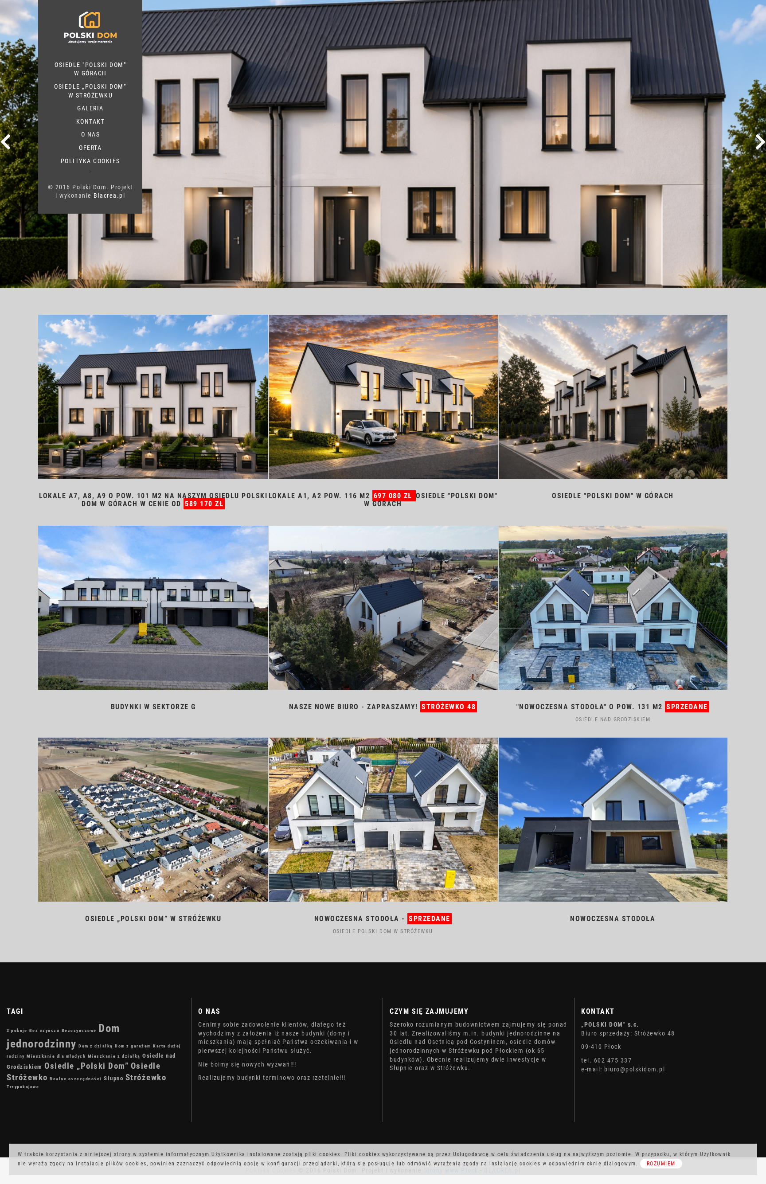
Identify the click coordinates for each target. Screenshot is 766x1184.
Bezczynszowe (79, 1030)
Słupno (113, 1078)
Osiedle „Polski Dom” (86, 1066)
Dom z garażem (133, 1045)
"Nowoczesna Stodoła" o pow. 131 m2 (612, 707)
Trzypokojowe (23, 1086)
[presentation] (5, 142)
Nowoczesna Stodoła (612, 918)
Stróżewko (146, 1077)
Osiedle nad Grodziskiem (613, 719)
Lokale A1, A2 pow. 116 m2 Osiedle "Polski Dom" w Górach (383, 500)
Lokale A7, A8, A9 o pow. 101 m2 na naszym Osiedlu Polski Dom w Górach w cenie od (153, 500)
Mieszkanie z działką (114, 1056)
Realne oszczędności (76, 1078)
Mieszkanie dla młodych (56, 1056)
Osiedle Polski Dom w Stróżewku (383, 931)
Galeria (90, 108)
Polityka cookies (90, 160)
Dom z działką (95, 1045)
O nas (90, 134)
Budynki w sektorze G (153, 707)
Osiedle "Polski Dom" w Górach (90, 69)
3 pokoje (17, 1030)
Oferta (90, 147)
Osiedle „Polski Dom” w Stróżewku (90, 91)
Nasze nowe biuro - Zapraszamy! (382, 707)
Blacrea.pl (109, 195)
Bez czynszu (44, 1030)
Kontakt (90, 121)
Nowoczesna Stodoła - (382, 918)
